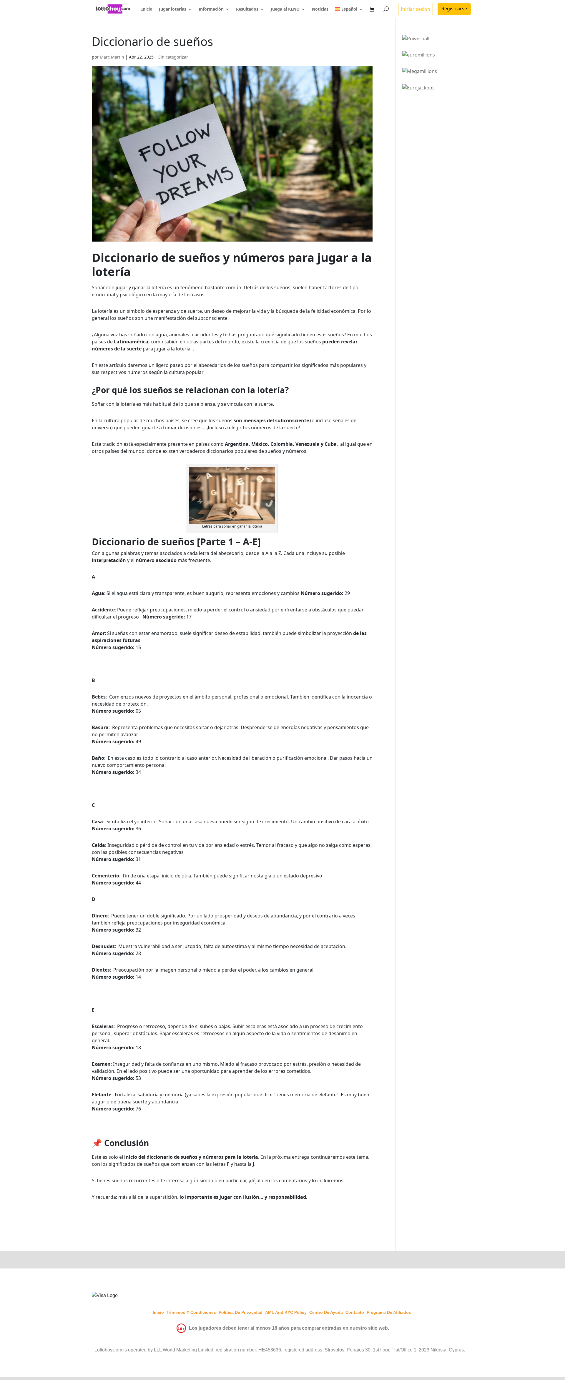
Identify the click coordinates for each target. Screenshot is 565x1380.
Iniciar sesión (415, 9)
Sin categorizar (173, 57)
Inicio (146, 9)
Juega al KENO (285, 9)
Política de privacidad (240, 1312)
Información (211, 9)
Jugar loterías (172, 9)
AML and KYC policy (286, 1312)
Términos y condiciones (191, 1312)
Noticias (320, 9)
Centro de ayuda (326, 1312)
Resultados (247, 9)
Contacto (354, 1312)
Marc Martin (112, 57)
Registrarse (454, 8)
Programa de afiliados (389, 1312)
